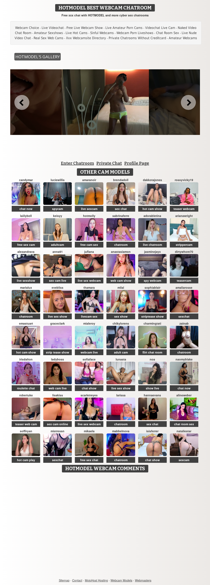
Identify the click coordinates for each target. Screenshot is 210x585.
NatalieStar (184, 431)
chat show (89, 388)
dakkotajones (152, 180)
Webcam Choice (27, 28)
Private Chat (109, 163)
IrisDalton (26, 359)
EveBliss (57, 287)
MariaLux (26, 287)
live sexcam (89, 209)
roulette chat (26, 388)
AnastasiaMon (121, 252)
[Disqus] (105, 525)
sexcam (184, 460)
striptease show (152, 316)
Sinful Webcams (102, 33)
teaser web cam (26, 424)
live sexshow (26, 280)
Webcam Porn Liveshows (134, 33)
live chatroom (152, 245)
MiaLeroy (89, 323)
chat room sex (184, 424)
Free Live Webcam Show (84, 28)
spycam (57, 209)
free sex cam (26, 245)
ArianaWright (184, 216)
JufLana (89, 252)
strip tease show (57, 352)
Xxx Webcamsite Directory (86, 38)
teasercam (184, 280)
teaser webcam (183, 209)
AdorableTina (152, 216)
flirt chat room (152, 352)
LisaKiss (57, 395)
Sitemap (64, 580)
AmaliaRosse (184, 287)
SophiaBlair (152, 287)
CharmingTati (152, 323)
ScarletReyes (89, 395)
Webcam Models (121, 580)
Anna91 (57, 252)
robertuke (26, 395)
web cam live (58, 388)
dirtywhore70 (184, 252)
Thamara (89, 287)
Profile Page (136, 163)
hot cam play (26, 460)
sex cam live (57, 280)
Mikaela (89, 431)
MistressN (57, 431)
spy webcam (152, 280)
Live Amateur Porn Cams (124, 28)
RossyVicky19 (184, 180)
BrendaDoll (120, 180)
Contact (77, 580)
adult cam (121, 352)
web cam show (121, 280)
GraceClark (57, 323)
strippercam (184, 245)
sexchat (183, 316)
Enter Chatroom (77, 163)
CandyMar (26, 180)
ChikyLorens (121, 323)
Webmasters (143, 580)
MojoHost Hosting (96, 580)
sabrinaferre (120, 216)
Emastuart (26, 323)
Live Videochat (53, 28)
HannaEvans (152, 395)
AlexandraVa (25, 252)
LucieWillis (58, 180)
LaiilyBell (26, 216)
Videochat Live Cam (160, 28)
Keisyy (57, 216)
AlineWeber (184, 395)
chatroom (121, 245)
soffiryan (26, 431)
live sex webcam (89, 280)
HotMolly (89, 216)
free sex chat (89, 460)
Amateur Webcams (183, 38)
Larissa (121, 395)
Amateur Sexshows (48, 33)
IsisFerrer (152, 431)
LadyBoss (57, 359)
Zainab (184, 323)
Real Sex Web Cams (48, 38)
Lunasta (121, 359)
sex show (121, 316)
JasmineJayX (152, 252)
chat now (25, 209)
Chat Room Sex (167, 33)
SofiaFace (89, 359)
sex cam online (57, 424)
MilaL (121, 287)
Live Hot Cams (77, 33)
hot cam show (152, 209)
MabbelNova (120, 431)
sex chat (121, 209)
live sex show (57, 316)
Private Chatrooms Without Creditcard (137, 38)
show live (152, 388)
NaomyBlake (184, 359)
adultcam (57, 245)
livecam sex (89, 316)
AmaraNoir (89, 180)
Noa (152, 359)
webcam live (89, 352)
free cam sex (89, 245)
